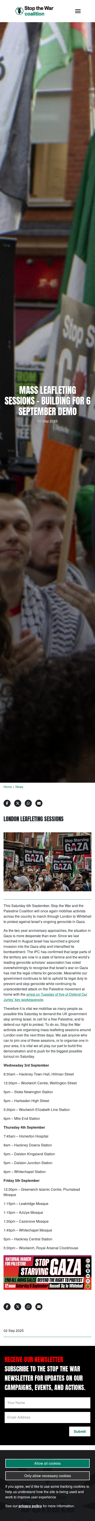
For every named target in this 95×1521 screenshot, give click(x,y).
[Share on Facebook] (7, 803)
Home (8, 786)
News (19, 786)
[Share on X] (17, 803)
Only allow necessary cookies (47, 1475)
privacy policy (30, 1505)
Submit (80, 1431)
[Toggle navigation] (78, 11)
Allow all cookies (47, 1463)
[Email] (38, 803)
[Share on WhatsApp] (28, 803)
